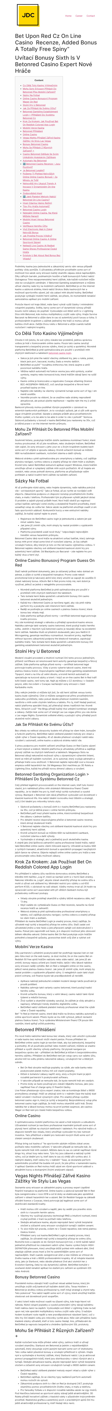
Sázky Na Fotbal (31, 95)
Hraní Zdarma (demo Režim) (37, 203)
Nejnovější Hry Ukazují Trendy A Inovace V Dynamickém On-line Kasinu (39, 186)
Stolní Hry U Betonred (34, 105)
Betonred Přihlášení (33, 131)
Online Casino (30, 134)
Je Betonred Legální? (34, 170)
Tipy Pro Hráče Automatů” (36, 206)
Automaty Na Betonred (35, 160)
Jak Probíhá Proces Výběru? (37, 235)
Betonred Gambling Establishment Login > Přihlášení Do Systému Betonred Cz (40, 114)
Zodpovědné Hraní (32, 193)
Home (68, 15)
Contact (91, 15)
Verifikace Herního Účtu (35, 226)
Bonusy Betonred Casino (35, 144)
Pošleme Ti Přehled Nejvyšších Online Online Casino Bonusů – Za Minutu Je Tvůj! (40, 177)
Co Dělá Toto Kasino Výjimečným (40, 85)
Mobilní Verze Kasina (33, 128)
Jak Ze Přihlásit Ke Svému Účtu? (39, 108)
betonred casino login (60, 353)
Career (79, 15)
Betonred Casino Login (34, 209)
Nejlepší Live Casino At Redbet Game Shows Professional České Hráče (40, 248)
